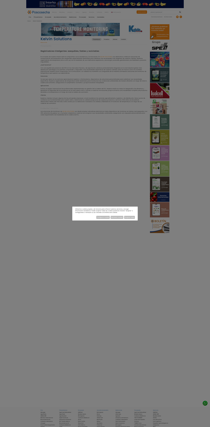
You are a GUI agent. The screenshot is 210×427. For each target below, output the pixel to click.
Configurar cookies (103, 217)
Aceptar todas (129, 217)
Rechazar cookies (117, 217)
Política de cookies (111, 212)
